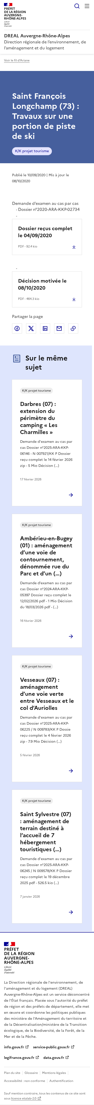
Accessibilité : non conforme (24, 1081)
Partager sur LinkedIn (45, 328)
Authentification (61, 1081)
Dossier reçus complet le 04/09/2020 (45, 232)
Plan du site (12, 1073)
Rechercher (77, 6)
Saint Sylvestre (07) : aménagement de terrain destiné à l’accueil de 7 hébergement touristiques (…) (45, 832)
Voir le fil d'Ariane (17, 60)
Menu (87, 6)
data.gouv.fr (53, 1057)
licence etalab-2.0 (23, 1098)
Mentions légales (54, 1073)
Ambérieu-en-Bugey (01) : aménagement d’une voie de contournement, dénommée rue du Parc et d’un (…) (46, 556)
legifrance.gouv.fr (19, 1057)
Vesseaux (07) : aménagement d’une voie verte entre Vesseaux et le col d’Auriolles (47, 694)
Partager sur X (31, 328)
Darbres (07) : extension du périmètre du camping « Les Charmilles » (38, 418)
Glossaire (31, 1073)
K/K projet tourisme (32, 151)
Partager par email (59, 328)
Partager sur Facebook (17, 328)
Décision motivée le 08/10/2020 (42, 284)
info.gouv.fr (14, 1047)
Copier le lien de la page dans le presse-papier (73, 328)
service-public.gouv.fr (51, 1047)
